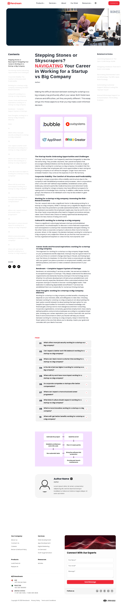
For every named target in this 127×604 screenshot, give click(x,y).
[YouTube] (108, 590)
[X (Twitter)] (112, 590)
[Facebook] (104, 590)
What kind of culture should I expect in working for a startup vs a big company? (62, 401)
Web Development (44, 540)
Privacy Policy (35, 600)
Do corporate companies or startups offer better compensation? (62, 384)
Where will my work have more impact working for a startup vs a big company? (63, 376)
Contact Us (114, 3)
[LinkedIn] (97, 590)
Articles (40, 563)
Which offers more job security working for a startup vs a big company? (64, 343)
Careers (14, 546)
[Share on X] (14, 266)
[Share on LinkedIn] (18, 266)
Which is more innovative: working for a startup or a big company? (64, 409)
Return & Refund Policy (19, 549)
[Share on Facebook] (9, 266)
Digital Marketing (43, 546)
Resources (86, 3)
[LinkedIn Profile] (71, 479)
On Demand (42, 549)
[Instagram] (100, 590)
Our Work (74, 3)
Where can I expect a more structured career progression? (60, 393)
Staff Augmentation (45, 553)
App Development (44, 543)
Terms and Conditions (48, 600)
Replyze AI (14, 566)
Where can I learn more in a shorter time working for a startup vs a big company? (63, 360)
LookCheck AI (15, 563)
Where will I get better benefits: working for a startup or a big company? (64, 417)
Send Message (90, 582)
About (63, 3)
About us (14, 540)
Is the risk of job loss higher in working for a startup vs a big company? (64, 368)
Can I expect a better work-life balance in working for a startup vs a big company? (64, 352)
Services (52, 3)
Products (39, 3)
